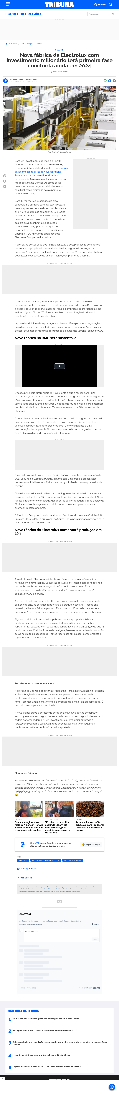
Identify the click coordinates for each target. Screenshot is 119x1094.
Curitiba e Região (24, 14)
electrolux (23, 860)
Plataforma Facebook (62, 889)
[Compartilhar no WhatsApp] (105, 80)
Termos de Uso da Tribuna (45, 889)
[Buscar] (113, 14)
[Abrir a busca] (110, 4)
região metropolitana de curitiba (45, 860)
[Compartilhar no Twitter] (114, 80)
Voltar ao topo (25, 878)
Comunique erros (27, 868)
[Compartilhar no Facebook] (109, 80)
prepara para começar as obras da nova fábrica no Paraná (41, 172)
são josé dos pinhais (72, 860)
